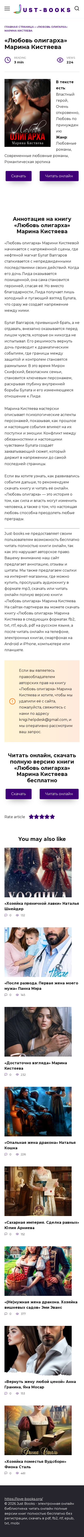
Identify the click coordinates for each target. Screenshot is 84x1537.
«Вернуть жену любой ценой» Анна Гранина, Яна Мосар (40, 1384)
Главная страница (19, 26)
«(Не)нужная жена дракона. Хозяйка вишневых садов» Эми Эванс (41, 1305)
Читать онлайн (59, 176)
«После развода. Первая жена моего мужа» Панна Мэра (41, 986)
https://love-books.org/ (23, 1499)
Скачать (18, 176)
